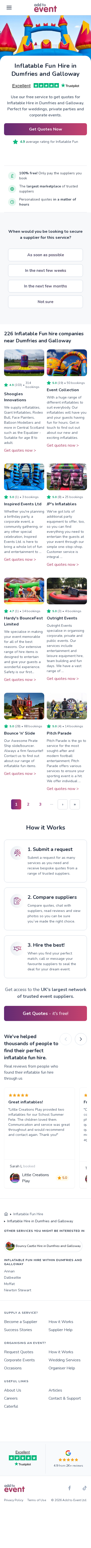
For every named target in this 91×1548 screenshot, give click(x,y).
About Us (12, 1390)
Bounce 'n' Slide (19, 733)
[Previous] (66, 1039)
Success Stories (18, 1330)
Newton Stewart (17, 1290)
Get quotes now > (20, 450)
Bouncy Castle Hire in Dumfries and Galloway (48, 1246)
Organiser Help (62, 1368)
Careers (11, 1398)
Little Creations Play (35, 1178)
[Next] (81, 1039)
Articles (55, 1390)
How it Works (61, 1322)
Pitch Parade (59, 733)
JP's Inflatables (62, 504)
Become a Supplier (20, 1322)
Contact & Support (65, 1398)
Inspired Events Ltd (22, 504)
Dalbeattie (12, 1277)
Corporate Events (19, 1360)
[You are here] (6, 1214)
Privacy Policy (13, 1500)
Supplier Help (61, 1330)
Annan (9, 1271)
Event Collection (63, 390)
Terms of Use (36, 1500)
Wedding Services (65, 1360)
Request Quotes (18, 1352)
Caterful (11, 1406)
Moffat (9, 1283)
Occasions (13, 1368)
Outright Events (62, 618)
